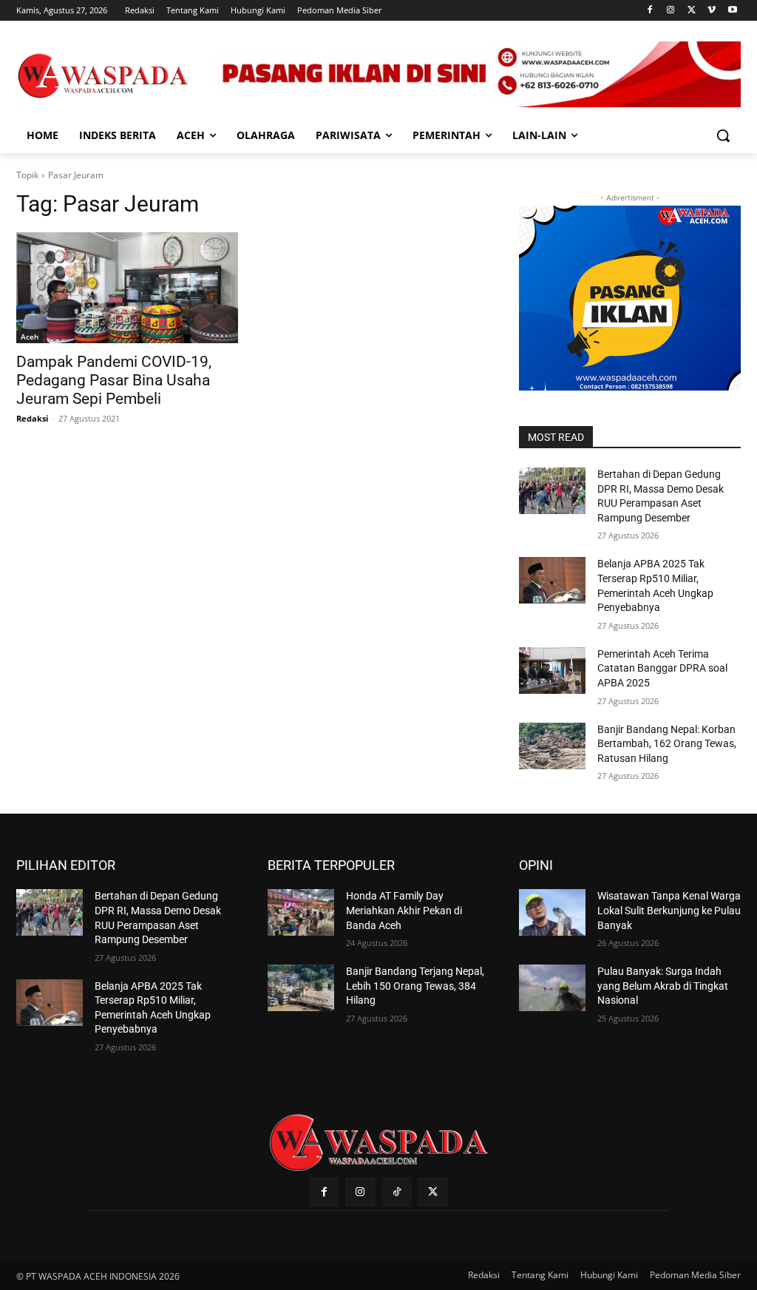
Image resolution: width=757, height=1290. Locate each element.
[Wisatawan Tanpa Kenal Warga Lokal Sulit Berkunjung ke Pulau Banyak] (552, 912)
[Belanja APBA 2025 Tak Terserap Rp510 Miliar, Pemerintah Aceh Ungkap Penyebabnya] (552, 580)
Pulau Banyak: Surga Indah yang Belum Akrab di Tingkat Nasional (662, 985)
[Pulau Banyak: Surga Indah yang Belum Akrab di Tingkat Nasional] (552, 988)
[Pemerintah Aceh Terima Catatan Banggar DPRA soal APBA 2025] (552, 670)
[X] (691, 10)
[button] (723, 135)
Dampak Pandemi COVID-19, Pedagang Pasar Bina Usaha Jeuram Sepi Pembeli (113, 380)
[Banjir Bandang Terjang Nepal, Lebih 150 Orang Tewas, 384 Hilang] (301, 988)
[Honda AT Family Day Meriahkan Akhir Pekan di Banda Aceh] (301, 912)
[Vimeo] (711, 10)
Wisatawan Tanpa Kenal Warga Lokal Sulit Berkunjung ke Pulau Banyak (669, 910)
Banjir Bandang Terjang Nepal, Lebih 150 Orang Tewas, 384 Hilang (415, 985)
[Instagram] (670, 10)
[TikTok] (396, 1192)
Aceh (29, 336)
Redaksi (32, 418)
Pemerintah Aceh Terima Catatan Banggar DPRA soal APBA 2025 (662, 668)
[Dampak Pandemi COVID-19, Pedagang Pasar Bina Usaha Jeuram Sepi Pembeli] (127, 287)
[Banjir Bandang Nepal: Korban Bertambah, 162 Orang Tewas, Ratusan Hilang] (552, 746)
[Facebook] (650, 10)
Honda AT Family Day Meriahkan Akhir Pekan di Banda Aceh (404, 910)
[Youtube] (732, 10)
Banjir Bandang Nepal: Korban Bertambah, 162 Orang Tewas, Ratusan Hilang (666, 743)
